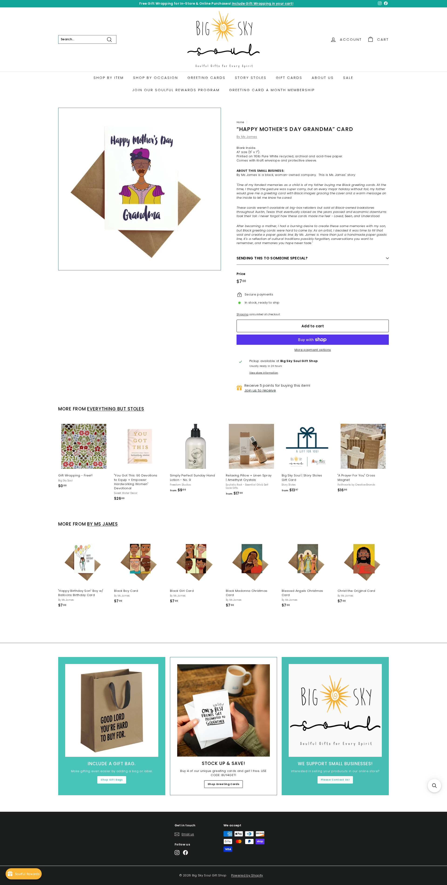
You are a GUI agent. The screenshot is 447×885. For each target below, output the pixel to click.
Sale (348, 77)
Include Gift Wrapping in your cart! (262, 3)
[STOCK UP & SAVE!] (223, 710)
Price (241, 274)
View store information (263, 373)
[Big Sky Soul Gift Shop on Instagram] (177, 852)
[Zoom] (139, 189)
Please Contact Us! (335, 779)
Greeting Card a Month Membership (272, 89)
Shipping (243, 314)
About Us (323, 77)
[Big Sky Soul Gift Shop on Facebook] (185, 852)
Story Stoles (251, 77)
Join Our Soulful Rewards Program (176, 89)
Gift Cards (289, 77)
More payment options (313, 350)
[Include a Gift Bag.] (111, 710)
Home (240, 122)
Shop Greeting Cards (223, 784)
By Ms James (247, 136)
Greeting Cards (206, 77)
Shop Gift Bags (112, 779)
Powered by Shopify (247, 875)
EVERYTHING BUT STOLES (115, 409)
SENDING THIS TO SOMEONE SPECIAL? (272, 258)
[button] (434, 785)
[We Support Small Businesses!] (335, 710)
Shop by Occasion (155, 77)
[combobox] (87, 39)
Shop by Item (109, 77)
